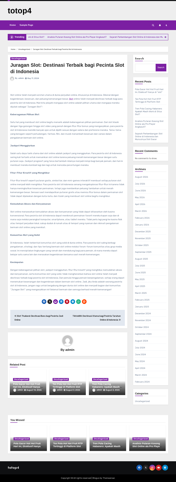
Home (13, 25)
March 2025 (141, 293)
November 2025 (143, 238)
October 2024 (142, 327)
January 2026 (142, 225)
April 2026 (140, 204)
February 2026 (142, 218)
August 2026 (141, 177)
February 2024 (142, 382)
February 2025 (142, 300)
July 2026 (140, 184)
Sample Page (26, 25)
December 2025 (143, 231)
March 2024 (141, 375)
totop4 (19, 10)
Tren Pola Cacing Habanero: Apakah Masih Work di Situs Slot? (106, 387)
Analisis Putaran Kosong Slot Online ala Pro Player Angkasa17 (149, 124)
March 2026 (141, 211)
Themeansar (109, 478)
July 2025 (140, 266)
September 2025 (143, 252)
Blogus (96, 478)
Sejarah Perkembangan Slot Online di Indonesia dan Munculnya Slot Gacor (149, 136)
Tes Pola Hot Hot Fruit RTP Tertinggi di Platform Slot (67, 385)
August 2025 (141, 259)
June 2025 (140, 272)
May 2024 (140, 361)
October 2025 (142, 245)
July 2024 (140, 347)
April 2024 (140, 368)
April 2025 (140, 286)
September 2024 (143, 334)
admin (21, 78)
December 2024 (143, 313)
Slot (71, 99)
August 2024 (141, 341)
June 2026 (140, 190)
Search (139, 58)
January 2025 (142, 306)
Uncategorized (18, 58)
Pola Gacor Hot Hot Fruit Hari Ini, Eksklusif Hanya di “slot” (28, 387)
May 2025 (140, 279)
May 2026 (140, 197)
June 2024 (140, 354)
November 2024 (143, 320)
